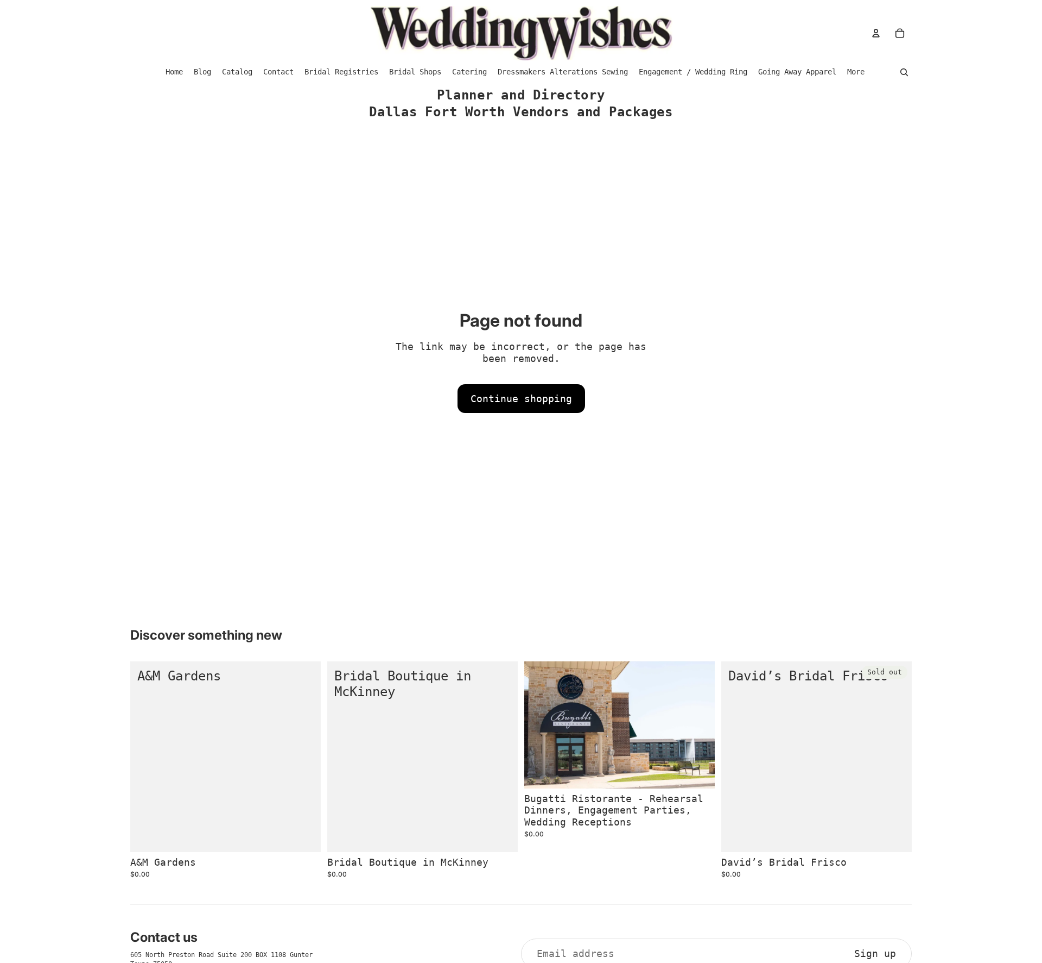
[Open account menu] (876, 33)
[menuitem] (856, 72)
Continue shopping (521, 398)
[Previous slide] (540, 725)
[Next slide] (698, 725)
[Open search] (904, 72)
